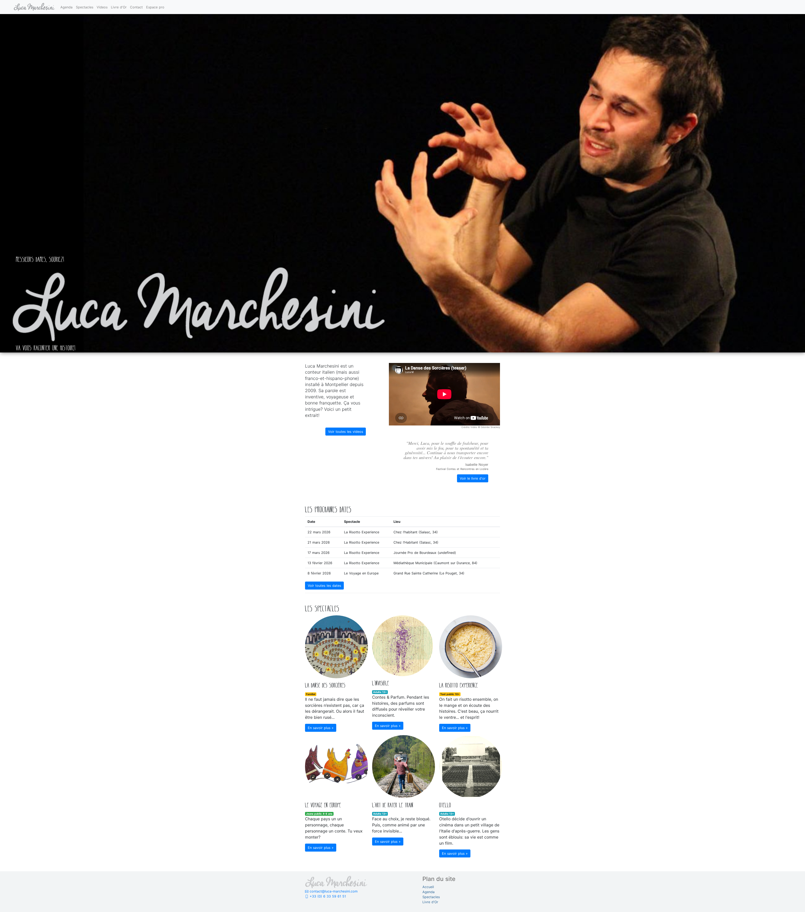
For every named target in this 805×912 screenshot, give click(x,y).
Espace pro (155, 7)
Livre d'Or (119, 7)
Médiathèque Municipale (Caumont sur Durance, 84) (435, 563)
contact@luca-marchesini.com (333, 891)
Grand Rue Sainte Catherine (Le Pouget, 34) (428, 573)
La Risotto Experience (361, 532)
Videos (102, 7)
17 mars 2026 (319, 553)
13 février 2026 (320, 563)
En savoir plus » (321, 728)
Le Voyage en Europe (361, 573)
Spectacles (84, 7)
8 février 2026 (319, 573)
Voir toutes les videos (345, 431)
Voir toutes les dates (324, 585)
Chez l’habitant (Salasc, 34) (415, 532)
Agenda (66, 7)
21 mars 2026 (319, 542)
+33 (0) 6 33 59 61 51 (327, 896)
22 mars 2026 (319, 532)
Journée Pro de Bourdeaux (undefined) (424, 553)
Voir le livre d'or (473, 478)
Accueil (428, 887)
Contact (136, 7)
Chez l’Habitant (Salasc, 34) (415, 542)
